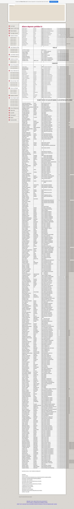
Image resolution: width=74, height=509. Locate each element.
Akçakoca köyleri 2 (13, 37)
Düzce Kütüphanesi (14, 108)
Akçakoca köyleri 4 (13, 40)
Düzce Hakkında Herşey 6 (14, 78)
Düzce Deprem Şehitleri (14, 98)
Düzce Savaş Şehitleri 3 (14, 68)
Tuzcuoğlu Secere (14, 33)
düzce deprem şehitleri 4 (14, 102)
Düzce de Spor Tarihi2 (13, 82)
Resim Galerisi (13, 31)
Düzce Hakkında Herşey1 (14, 70)
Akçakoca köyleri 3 (13, 39)
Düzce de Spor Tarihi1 (14, 81)
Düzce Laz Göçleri (14, 88)
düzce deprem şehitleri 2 (14, 99)
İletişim (11, 117)
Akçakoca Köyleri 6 (13, 43)
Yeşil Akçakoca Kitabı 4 (14, 52)
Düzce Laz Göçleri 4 (13, 93)
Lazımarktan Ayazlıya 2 (14, 56)
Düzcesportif (13, 115)
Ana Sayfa (12, 26)
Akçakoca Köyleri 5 (13, 41)
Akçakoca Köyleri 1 (14, 35)
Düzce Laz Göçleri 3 (13, 91)
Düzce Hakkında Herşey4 (14, 75)
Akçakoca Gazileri (14, 95)
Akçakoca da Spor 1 (14, 59)
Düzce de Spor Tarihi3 (13, 84)
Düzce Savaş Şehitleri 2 (14, 66)
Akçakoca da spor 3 (13, 62)
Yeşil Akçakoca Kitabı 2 (14, 49)
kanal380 (12, 112)
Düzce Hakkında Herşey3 (14, 74)
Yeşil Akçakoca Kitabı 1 (14, 47)
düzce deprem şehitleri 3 (14, 101)
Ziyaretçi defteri (13, 120)
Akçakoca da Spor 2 (13, 60)
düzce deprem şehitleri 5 (14, 104)
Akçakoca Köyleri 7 (13, 44)
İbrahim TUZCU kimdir (14, 28)
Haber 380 (12, 110)
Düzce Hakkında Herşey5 (14, 76)
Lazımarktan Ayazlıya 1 (14, 54)
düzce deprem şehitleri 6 (14, 105)
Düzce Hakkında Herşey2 (14, 72)
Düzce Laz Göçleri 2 (13, 90)
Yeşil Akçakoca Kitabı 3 (14, 50)
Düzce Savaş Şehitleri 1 (14, 64)
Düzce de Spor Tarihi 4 (14, 85)
